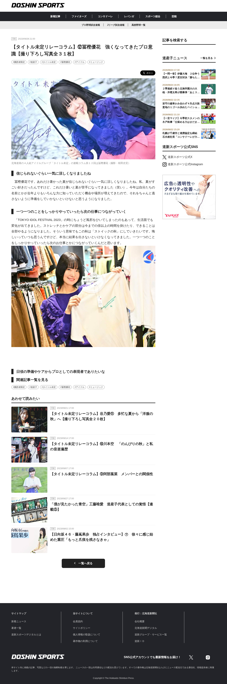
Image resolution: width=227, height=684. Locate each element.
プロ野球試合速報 (91, 25)
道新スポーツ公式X (180, 156)
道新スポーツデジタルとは (26, 634)
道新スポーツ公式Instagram (185, 164)
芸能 (174, 16)
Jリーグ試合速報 (115, 25)
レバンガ (129, 16)
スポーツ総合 (152, 16)
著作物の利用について (85, 641)
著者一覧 (16, 628)
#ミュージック (96, 62)
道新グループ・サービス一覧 (151, 634)
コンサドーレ (105, 16)
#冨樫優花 (65, 62)
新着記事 (55, 16)
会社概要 (140, 621)
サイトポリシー (81, 628)
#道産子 (33, 62)
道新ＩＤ (140, 641)
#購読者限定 (19, 62)
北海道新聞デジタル (146, 628)
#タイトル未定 (49, 62)
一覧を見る (206, 58)
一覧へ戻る (85, 563)
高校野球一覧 (138, 25)
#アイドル (79, 62)
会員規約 (78, 621)
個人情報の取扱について (86, 634)
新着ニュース (18, 621)
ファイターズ (79, 16)
